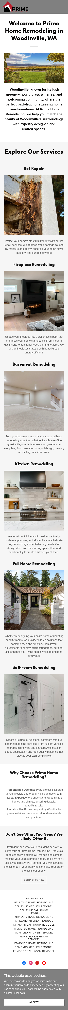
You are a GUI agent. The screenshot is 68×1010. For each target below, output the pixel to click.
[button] (63, 7)
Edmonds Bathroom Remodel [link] (34, 951)
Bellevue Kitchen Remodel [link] (34, 906)
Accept (33, 1002)
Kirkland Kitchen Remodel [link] (34, 920)
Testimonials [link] (34, 898)
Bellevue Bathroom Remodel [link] (34, 911)
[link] (15, 6)
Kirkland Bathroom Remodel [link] (34, 924)
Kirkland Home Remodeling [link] (34, 917)
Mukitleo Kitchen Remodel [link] (34, 932)
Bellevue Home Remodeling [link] (34, 902)
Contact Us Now (34, 880)
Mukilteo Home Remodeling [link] (34, 928)
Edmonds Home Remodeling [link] (34, 943)
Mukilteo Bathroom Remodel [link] (34, 938)
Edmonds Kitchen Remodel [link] (34, 947)
